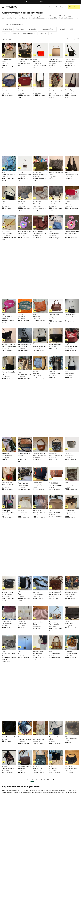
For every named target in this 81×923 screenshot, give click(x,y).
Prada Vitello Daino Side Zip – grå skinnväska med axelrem (8, 653)
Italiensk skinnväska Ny (8, 373)
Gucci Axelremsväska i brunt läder (56, 91)
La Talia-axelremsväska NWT (24, 173)
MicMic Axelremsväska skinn (24, 373)
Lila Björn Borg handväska (69, 91)
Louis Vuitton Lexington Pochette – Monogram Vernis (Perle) (8, 233)
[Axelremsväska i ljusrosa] (40, 613)
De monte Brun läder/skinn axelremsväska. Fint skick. (55, 316)
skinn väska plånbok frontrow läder (24, 345)
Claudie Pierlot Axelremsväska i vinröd (7, 624)
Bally (50, 766)
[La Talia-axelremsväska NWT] (25, 163)
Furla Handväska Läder (54, 512)
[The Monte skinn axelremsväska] (9, 583)
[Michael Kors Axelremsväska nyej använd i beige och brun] (40, 193)
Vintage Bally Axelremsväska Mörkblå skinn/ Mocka (56, 768)
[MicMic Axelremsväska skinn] (25, 363)
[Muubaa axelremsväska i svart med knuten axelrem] (72, 163)
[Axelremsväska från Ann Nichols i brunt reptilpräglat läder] (56, 583)
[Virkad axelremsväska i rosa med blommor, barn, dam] (72, 222)
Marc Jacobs (53, 453)
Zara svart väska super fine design (70, 316)
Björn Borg (68, 89)
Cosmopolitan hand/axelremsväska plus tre (24, 738)
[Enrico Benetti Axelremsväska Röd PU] (40, 222)
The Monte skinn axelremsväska (7, 593)
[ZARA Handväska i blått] (9, 163)
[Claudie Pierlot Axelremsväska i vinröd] (9, 613)
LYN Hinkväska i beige (7, 60)
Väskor (7, 24)
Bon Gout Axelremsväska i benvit (23, 512)
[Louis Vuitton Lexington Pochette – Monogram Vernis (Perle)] (9, 222)
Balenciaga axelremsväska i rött (71, 204)
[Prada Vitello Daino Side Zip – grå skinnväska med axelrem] (9, 642)
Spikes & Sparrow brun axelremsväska (39, 454)
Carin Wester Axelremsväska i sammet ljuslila (23, 624)
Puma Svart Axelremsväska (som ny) (8, 91)
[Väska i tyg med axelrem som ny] (25, 474)
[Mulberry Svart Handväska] (40, 757)
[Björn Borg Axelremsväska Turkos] (25, 306)
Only (66, 736)
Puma (3, 89)
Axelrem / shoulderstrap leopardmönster (38, 593)
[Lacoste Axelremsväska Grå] (40, 363)
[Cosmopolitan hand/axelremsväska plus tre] (25, 728)
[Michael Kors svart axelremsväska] (40, 335)
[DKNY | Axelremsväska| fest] (25, 642)
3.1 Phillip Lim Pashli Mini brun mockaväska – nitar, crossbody (71, 653)
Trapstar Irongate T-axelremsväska (71, 60)
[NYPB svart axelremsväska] (9, 444)
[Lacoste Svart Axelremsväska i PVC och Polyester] (72, 363)
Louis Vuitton (6, 231)
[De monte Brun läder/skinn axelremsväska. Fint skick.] (56, 306)
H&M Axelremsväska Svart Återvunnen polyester (8, 204)
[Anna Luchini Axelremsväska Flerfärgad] (56, 613)
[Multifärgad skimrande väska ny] (9, 502)
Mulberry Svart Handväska (38, 768)
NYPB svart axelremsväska (7, 454)
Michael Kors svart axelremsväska (39, 346)
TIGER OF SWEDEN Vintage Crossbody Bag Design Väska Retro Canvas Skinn (8, 485)
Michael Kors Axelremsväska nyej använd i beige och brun (39, 204)
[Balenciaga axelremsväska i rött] (72, 193)
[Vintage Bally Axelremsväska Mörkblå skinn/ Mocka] (56, 757)
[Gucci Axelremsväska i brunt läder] (56, 80)
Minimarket (52, 371)
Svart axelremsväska (71, 738)
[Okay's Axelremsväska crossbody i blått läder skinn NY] (56, 222)
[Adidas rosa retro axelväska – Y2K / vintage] (9, 306)
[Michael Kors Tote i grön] (40, 163)
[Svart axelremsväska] (72, 728)
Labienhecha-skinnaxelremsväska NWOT (55, 61)
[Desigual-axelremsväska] (40, 50)
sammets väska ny (55, 344)
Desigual (36, 59)
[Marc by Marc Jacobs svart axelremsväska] (56, 444)
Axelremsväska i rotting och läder (39, 738)
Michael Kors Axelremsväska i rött (24, 91)
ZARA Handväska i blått (8, 174)
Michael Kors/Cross (55, 201)
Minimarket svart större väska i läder (55, 374)
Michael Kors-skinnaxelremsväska (71, 455)
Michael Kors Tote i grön (39, 174)
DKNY (19, 592)
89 (48, 779)
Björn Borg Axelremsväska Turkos (22, 316)
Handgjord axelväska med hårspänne (25, 232)
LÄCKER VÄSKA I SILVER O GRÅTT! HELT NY (39, 512)
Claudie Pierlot (6, 621)
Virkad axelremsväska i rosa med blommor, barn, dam (72, 233)
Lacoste (35, 371)
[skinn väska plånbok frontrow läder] (25, 335)
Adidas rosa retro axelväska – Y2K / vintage (8, 316)
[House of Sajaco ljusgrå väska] (40, 642)
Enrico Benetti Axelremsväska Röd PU (39, 233)
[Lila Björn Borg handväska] (72, 80)
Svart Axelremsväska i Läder (56, 173)
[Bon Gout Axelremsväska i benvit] (25, 502)
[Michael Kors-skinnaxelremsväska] (72, 444)
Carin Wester (21, 621)
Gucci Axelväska (54, 653)
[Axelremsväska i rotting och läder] (40, 728)
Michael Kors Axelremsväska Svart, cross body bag (56, 204)
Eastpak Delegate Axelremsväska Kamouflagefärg (8, 768)
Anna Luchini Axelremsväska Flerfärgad (54, 623)
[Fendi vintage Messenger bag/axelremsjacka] (72, 474)
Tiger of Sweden (7, 482)
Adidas (4, 314)
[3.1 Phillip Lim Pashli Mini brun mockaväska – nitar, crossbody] (72, 642)
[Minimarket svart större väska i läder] (56, 363)
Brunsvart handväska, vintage (25, 454)
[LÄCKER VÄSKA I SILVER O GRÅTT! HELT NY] (40, 502)
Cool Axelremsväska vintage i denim (71, 593)
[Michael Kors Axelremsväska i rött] (25, 80)
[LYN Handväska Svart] (25, 50)
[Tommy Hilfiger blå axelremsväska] (40, 474)
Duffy (34, 314)
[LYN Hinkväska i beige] (9, 50)
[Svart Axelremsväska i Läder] (56, 163)
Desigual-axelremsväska (38, 61)
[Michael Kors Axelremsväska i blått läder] (25, 193)
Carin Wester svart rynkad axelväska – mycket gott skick (71, 768)
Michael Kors (21, 89)
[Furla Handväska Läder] (56, 502)
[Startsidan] (11, 7)
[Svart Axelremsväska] (9, 728)
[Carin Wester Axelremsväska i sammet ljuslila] (25, 613)
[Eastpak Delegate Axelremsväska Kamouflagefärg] (9, 757)
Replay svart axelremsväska (69, 624)
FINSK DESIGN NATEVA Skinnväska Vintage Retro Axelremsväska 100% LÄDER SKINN (56, 484)
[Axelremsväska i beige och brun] (72, 502)
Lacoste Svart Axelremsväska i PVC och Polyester (71, 374)
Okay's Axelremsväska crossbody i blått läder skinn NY (54, 233)
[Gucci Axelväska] (56, 642)
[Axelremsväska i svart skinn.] (56, 728)
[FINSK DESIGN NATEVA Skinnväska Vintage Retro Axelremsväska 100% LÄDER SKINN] (56, 474)
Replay (67, 621)
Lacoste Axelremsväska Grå (39, 374)
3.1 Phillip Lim (68, 651)
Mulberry (36, 766)
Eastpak (4, 766)
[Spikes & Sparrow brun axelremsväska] (40, 444)
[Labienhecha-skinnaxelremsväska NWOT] (56, 50)
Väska (19, 594)
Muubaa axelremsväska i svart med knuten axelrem (72, 174)
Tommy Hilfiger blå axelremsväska (39, 485)
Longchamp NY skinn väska (71, 346)
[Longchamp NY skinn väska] (72, 335)
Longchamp (68, 344)
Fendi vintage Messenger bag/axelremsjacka (71, 485)
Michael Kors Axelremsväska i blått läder (25, 204)
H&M (3, 201)
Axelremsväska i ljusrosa (38, 623)
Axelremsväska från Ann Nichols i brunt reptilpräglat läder (55, 593)
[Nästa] (52, 779)
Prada (4, 651)
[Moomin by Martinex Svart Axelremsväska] (9, 335)
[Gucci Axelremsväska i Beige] (40, 80)
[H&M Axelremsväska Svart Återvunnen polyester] (9, 193)
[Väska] (25, 583)
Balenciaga (68, 201)
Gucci (35, 89)
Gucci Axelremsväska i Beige (40, 91)
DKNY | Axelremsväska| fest (24, 653)
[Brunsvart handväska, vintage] (25, 444)
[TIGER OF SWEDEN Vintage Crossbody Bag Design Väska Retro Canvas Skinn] (9, 474)
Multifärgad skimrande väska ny (8, 512)
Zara (3, 172)
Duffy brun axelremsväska (38, 316)
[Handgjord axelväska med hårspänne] (25, 222)
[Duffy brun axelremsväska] (40, 306)
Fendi (66, 482)
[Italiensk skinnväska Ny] (9, 363)
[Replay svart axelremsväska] (72, 613)
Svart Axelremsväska (9, 737)
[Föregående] (28, 779)
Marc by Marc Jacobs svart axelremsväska (56, 455)
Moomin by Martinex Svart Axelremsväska (9, 345)
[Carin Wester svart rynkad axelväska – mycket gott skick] (72, 757)
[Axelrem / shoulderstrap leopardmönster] (40, 583)
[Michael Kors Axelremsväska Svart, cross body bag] (56, 193)
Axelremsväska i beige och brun (70, 512)
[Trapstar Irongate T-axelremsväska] (72, 50)
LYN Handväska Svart (25, 59)
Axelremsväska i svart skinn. (56, 738)
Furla (50, 510)
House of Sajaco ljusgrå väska (38, 652)
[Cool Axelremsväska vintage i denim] (72, 583)
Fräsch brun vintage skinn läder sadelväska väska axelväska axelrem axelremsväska (24, 768)
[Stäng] (79, 2)
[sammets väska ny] (56, 335)
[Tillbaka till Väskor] (3, 24)
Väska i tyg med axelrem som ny (23, 484)
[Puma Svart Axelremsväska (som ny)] (9, 80)
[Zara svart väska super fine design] (72, 306)
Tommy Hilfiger (37, 482)
